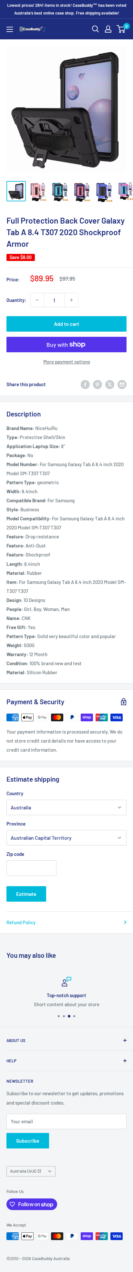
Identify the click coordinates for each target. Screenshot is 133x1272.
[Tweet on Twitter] (109, 384)
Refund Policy (21, 922)
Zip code (15, 854)
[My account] (108, 29)
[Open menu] (9, 29)
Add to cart (66, 324)
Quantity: (16, 300)
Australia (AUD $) (25, 1171)
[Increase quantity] (71, 300)
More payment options (66, 362)
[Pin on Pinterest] (97, 384)
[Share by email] (122, 384)
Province (16, 823)
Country (14, 793)
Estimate (26, 894)
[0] (121, 29)
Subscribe (27, 1140)
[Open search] (95, 29)
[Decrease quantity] (37, 300)
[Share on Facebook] (85, 384)
